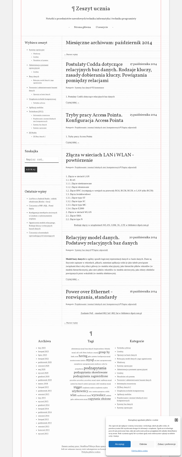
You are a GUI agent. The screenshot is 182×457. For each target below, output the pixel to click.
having (83, 356)
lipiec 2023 (42, 355)
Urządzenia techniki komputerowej (42, 99)
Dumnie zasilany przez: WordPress (75, 446)
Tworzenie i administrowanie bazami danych (134, 380)
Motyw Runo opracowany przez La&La (105, 446)
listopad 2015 (43, 387)
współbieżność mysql (84, 395)
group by (104, 352)
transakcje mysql (105, 384)
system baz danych (77, 384)
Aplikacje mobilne (36, 107)
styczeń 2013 (43, 434)
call (77, 352)
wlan (73, 395)
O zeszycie (102, 27)
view (90, 391)
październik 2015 (45, 391)
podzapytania (95, 368)
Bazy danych (34, 76)
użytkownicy (80, 391)
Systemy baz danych (83, 87)
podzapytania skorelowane (90, 372)
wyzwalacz (98, 395)
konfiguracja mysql (104, 356)
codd (80, 352)
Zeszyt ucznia (93, 9)
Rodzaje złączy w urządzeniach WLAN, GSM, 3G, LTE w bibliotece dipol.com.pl (111, 225)
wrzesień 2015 (43, 394)
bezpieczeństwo (99, 348)
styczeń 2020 (43, 373)
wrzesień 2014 (43, 416)
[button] (176, 420)
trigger (78, 387)
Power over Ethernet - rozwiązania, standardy (91, 295)
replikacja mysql (106, 380)
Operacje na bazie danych (41, 94)
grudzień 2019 (43, 377)
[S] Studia (33, 133)
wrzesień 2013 (43, 427)
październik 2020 (45, 362)
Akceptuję (119, 444)
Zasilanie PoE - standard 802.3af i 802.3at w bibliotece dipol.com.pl (111, 313)
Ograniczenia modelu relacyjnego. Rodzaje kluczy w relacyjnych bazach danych (42, 226)
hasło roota (74, 356)
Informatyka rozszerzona (41, 115)
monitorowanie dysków (78, 360)
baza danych (89, 348)
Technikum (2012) (36, 111)
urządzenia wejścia (88, 387)
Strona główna (82, 27)
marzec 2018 (43, 384)
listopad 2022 (43, 359)
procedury (80, 380)
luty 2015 (42, 398)
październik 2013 (45, 423)
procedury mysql (90, 380)
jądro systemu (92, 356)
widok (107, 391)
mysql (90, 360)
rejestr (98, 380)
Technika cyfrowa (39, 103)
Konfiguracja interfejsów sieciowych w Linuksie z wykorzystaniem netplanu (43, 215)
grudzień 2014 (43, 405)
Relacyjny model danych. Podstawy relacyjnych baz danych (102, 240)
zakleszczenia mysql (81, 399)
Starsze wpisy (71, 54)
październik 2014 (45, 412)
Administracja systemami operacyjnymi (132, 369)
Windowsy (36, 53)
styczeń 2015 (43, 401)
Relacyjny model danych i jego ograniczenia (134, 359)
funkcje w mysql (92, 352)
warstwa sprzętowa (98, 391)
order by (104, 364)
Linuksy (36, 57)
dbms (84, 352)
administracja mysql (77, 348)
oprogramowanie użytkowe (92, 364)
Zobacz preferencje (167, 444)
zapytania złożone (99, 398)
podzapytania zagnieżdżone (90, 376)
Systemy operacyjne (37, 50)
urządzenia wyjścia (101, 387)
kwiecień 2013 (43, 430)
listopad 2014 (43, 409)
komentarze (98, 87)
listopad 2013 (43, 419)
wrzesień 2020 (43, 366)
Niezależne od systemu (40, 60)
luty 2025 (42, 348)
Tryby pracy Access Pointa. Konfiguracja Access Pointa (94, 118)
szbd (97, 384)
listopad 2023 (43, 351)
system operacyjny (89, 384)
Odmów (143, 444)
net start (97, 360)
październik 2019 (45, 380)
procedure (73, 380)
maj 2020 (41, 369)
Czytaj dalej (72, 102)
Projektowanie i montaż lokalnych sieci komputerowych (97, 127)
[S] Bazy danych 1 (39, 136)
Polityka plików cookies (140, 451)
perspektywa (79, 369)
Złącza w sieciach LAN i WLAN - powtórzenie (100, 158)
